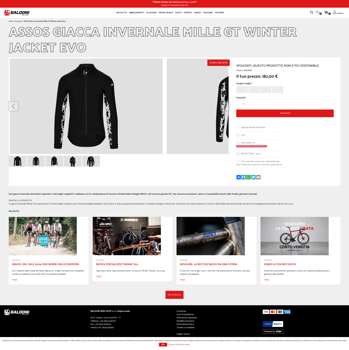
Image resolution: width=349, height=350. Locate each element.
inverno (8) (259, 161)
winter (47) (246, 164)
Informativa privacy (185, 324)
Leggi (14, 279)
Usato (178, 12)
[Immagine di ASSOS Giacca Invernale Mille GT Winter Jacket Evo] (17, 161)
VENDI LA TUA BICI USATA (280, 264)
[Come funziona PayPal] (273, 324)
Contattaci (181, 311)
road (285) (250, 161)
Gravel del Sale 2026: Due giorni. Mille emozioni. (45, 264)
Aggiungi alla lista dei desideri (253, 127)
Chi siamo (219, 12)
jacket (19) (256, 164)
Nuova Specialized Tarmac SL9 (117, 264)
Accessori (151, 12)
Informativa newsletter (187, 318)
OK (163, 344)
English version (183, 334)
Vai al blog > (174, 295)
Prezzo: (239, 70)
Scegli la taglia (243, 83)
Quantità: (241, 97)
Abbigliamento (136, 12)
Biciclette (122, 12)
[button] (13, 106)
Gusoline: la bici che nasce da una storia (208, 264)
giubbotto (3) (276, 164)
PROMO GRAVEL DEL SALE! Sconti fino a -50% (174, 2)
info (186, 5)
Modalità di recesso (185, 321)
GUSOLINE (208, 12)
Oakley (197, 12)
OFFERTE (188, 12)
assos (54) (265, 164)
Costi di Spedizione (185, 314)
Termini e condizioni (186, 327)
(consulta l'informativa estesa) (179, 344)
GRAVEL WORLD (166, 12)
